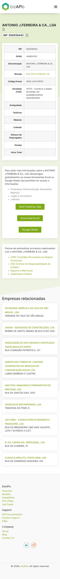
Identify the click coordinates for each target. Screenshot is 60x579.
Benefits (6, 494)
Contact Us (8, 537)
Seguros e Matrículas (21, 270)
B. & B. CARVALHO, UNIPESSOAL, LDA (25, 442)
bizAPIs (24, 566)
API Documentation (12, 514)
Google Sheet (30, 229)
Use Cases (7, 504)
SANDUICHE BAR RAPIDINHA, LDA (23, 404)
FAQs (4, 521)
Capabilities (8, 497)
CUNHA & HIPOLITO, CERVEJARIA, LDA (25, 457)
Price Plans (8, 501)
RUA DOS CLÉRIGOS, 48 (37, 74)
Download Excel (30, 218)
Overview (7, 490)
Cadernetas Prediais (21, 273)
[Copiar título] (3, 29)
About (5, 531)
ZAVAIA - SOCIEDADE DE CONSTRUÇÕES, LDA (29, 327)
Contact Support (11, 517)
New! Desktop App (30, 206)
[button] (55, 6)
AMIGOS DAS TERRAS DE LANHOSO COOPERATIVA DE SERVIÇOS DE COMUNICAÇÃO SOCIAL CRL (24, 366)
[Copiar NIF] (27, 35)
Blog (4, 534)
